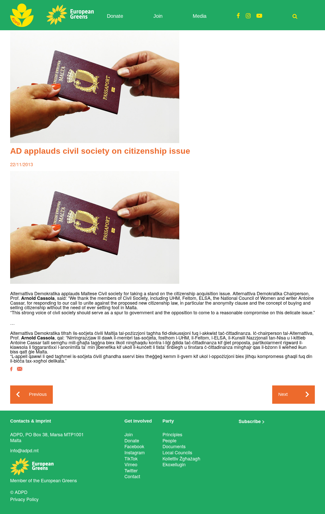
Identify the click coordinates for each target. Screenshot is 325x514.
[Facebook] (11, 373)
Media (199, 16)
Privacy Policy (24, 499)
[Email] (19, 372)
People (169, 440)
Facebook (134, 446)
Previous (38, 394)
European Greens (59, 480)
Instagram (134, 452)
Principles (172, 434)
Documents (174, 446)
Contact (132, 476)
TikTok (131, 458)
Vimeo (130, 464)
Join (157, 16)
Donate (115, 16)
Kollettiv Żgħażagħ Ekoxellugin (181, 461)
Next (283, 394)
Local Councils (177, 452)
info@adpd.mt (24, 450)
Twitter (131, 470)
